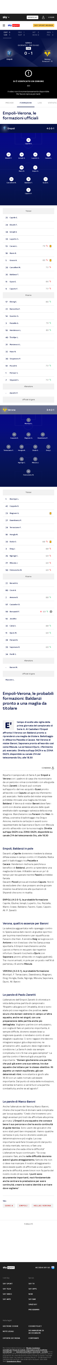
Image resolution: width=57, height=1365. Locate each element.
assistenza (36, 1352)
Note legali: (7, 1320)
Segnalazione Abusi (14, 1361)
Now (30, 1294)
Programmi (33, 1310)
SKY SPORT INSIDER (43, 25)
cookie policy (35, 1326)
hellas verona (42, 1206)
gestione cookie (10, 1326)
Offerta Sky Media (11, 1338)
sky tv (31, 1284)
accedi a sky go (42, 1267)
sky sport (7, 1284)
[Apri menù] (4, 25)
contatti (45, 1352)
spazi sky (32, 1304)
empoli (23, 1206)
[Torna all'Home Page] (14, 25)
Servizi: (31, 1278)
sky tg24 (7, 1289)
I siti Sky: (6, 1278)
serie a (9, 1206)
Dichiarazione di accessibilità (36, 1331)
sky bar (32, 1299)
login (51, 17)
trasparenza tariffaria (24, 1352)
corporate (33, 1338)
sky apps (32, 1289)
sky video (7, 1294)
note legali (8, 1331)
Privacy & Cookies (18, 1350)
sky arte (7, 1299)
